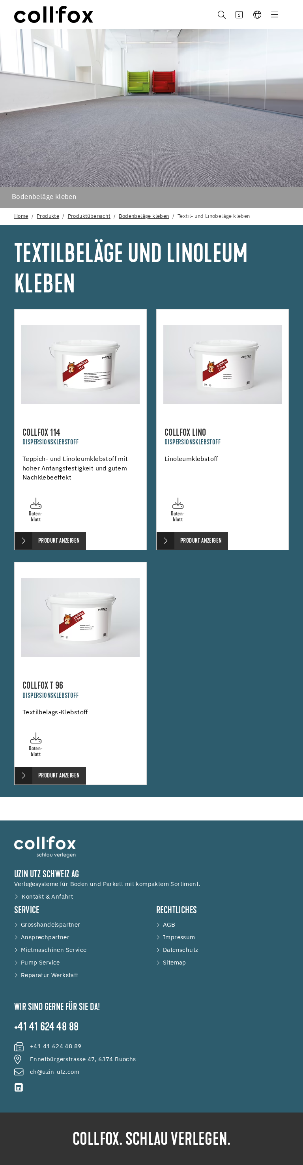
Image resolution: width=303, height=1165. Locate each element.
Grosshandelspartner (50, 925)
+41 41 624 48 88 (46, 1028)
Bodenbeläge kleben (144, 216)
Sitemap (174, 963)
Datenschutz (180, 950)
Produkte (48, 216)
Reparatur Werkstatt (50, 975)
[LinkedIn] (19, 1087)
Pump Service (40, 963)
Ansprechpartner (45, 937)
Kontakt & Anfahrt (47, 897)
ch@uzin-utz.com (54, 1072)
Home (21, 216)
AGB (169, 925)
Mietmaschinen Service (53, 950)
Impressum (179, 937)
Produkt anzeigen (59, 541)
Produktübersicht (89, 216)
